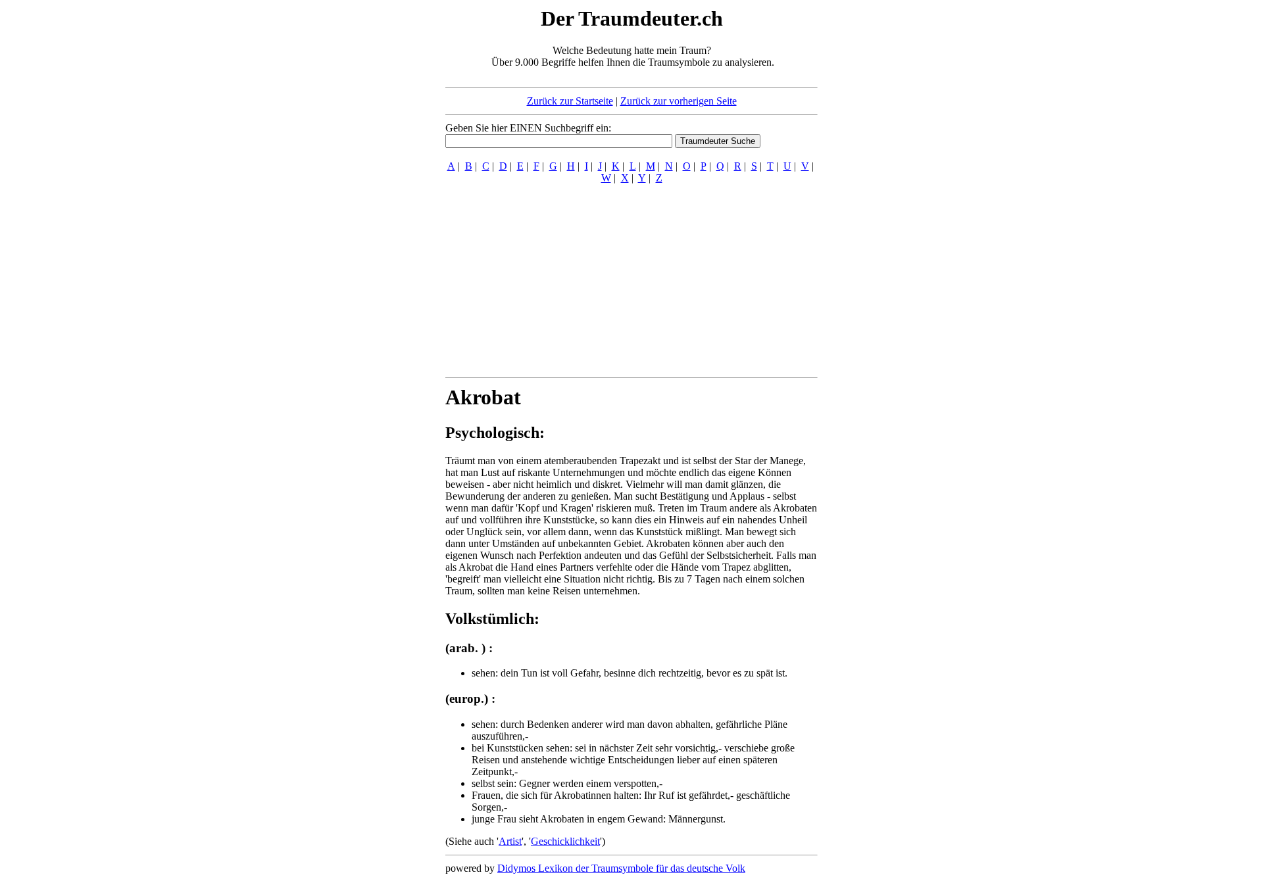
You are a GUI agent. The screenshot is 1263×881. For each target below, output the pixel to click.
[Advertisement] (365, 202)
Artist (510, 841)
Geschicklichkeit (565, 841)
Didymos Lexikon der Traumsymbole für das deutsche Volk (621, 868)
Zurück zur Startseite (570, 101)
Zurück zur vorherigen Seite (678, 101)
